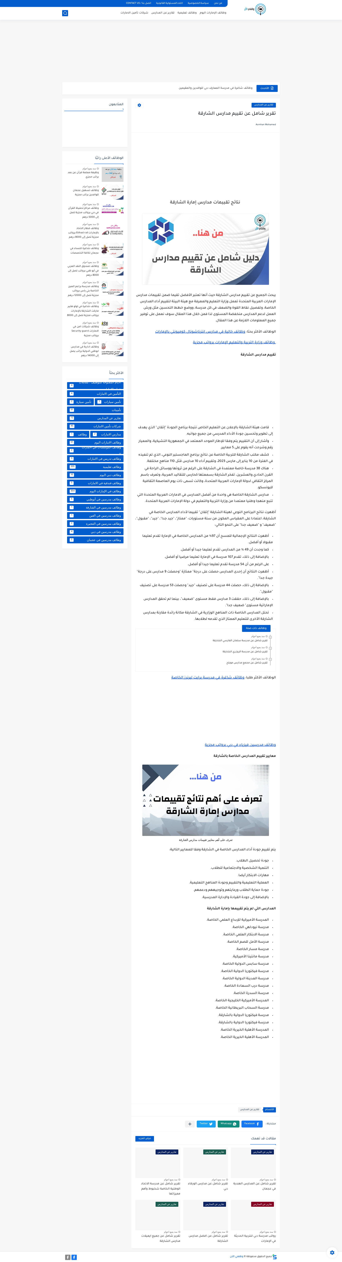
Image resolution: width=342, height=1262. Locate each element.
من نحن (218, 3)
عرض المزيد (144, 1138)
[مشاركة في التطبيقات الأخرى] (190, 1124)
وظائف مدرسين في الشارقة (96, 507)
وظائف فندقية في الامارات (96, 483)
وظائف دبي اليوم (96, 475)
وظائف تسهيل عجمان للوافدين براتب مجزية (86, 192)
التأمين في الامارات (96, 393)
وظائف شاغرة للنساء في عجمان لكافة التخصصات (84, 250)
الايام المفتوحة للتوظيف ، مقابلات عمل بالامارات (96, 385)
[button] (252, 1124)
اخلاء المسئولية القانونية (169, 3)
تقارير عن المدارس (163, 12)
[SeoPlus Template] (274, 1256)
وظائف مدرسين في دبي (96, 531)
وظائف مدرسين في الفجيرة (96, 523)
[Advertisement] (171, 51)
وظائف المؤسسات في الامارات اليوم (96, 450)
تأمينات (96, 410)
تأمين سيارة (81, 401)
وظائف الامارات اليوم (96, 442)
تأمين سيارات (110, 401)
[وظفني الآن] (255, 9)
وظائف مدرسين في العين (96, 515)
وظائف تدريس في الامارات (96, 458)
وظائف (79, 434)
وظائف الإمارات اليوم (213, 12)
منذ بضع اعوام (258, 636)
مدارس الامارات (107, 434)
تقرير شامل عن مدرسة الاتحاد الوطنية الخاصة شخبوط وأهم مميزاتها (160, 1189)
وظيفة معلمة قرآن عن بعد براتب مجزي (83, 174)
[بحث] (65, 13)
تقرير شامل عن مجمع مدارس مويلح (247, 663)
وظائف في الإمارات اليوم (96, 491)
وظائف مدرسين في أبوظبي (96, 499)
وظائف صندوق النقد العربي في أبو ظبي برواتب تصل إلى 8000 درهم (83, 271)
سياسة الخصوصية (198, 3)
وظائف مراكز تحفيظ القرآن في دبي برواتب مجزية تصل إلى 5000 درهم (83, 213)
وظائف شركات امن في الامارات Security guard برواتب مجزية (85, 331)
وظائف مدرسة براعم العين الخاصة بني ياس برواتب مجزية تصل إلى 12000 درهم (83, 291)
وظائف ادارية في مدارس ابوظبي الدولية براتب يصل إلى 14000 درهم (84, 351)
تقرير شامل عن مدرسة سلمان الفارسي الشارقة (240, 640)
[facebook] (74, 1257)
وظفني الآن (236, 1256)
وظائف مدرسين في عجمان (96, 540)
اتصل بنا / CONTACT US (138, 3)
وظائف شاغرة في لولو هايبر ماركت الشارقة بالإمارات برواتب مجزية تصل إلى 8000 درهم (83, 311)
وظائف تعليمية (187, 12)
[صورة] (113, 174)
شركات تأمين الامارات (134, 12)
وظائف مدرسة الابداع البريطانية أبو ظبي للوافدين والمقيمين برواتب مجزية (206, 88)
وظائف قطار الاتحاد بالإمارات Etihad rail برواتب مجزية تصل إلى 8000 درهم (83, 233)
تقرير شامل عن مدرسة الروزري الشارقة (245, 652)
